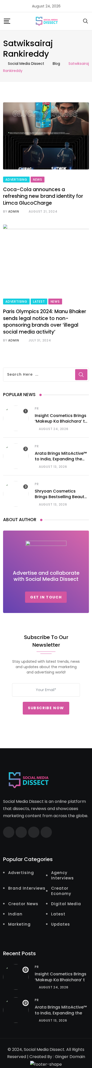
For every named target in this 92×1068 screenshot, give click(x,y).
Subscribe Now (46, 707)
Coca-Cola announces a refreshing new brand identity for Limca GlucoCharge (43, 196)
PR (37, 408)
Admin (13, 211)
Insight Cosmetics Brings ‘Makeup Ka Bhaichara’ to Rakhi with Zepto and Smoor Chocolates (61, 424)
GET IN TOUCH (46, 597)
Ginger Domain (70, 1057)
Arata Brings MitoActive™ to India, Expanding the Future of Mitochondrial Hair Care (61, 461)
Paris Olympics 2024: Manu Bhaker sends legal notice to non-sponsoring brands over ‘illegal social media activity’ (44, 321)
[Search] (85, 21)
